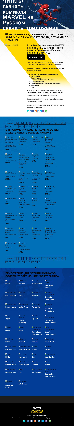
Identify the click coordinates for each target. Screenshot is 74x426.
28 (33, 126)
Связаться (15, 418)
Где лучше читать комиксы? (54, 418)
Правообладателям (39, 418)
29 (36, 126)
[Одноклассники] (36, 111)
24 (20, 126)
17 (58, 123)
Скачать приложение (25, 418)
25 (23, 126)
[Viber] (43, 111)
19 (64, 123)
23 (16, 126)
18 (61, 123)
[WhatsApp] (46, 111)
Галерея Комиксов (41, 415)
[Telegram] (38, 111)
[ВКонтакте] (31, 111)
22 (13, 126)
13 (46, 123)
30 (39, 126)
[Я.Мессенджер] (28, 111)
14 (49, 123)
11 (40, 123)
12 (43, 123)
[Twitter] (41, 111)
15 (52, 123)
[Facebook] (33, 111)
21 (10, 126)
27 (29, 126)
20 (7, 126)
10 (37, 123)
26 (26, 126)
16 (55, 123)
